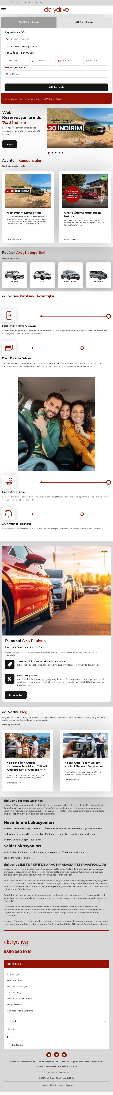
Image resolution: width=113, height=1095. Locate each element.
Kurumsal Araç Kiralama (20, 1010)
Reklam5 (69, 1085)
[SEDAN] (14, 275)
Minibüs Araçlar (15, 992)
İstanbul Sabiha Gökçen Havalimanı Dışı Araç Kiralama (73, 828)
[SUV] (42, 275)
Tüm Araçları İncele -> (12, 258)
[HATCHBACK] (70, 275)
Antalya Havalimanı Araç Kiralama (78, 834)
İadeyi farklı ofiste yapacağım (22, 46)
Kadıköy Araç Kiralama (16, 852)
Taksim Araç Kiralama (73, 852)
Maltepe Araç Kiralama (45, 852)
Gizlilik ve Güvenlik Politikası (22, 1061)
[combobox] (24, 38)
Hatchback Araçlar (17, 986)
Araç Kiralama (14, 963)
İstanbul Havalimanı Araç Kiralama (22, 828)
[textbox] (23, 38)
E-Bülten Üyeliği (15, 1045)
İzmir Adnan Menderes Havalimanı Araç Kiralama (29, 834)
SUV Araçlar (13, 974)
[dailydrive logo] (56, 10)
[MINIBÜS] (98, 275)
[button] (49, 153)
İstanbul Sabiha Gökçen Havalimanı (22, 839)
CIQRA (52, 1085)
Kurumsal (11, 1021)
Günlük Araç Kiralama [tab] (29, 22)
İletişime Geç (15, 695)
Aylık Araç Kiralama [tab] (84, 22)
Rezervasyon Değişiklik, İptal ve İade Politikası (56, 1066)
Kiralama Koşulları (45, 1061)
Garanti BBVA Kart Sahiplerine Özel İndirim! (23, 99)
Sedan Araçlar (14, 980)
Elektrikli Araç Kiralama (19, 998)
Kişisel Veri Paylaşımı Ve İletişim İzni (87, 1061)
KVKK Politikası (62, 1061)
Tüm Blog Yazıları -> (11, 724)
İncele (10, 144)
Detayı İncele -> (14, 239)
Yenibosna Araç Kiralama (17, 857)
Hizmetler (11, 1029)
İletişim (10, 1037)
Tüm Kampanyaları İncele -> (14, 166)
